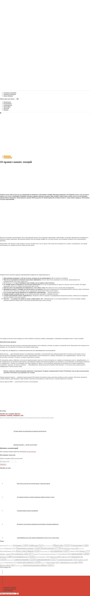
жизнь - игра (7, 554)
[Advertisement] (45, 180)
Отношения (29, 417)
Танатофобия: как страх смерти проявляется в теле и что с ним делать (38, 537)
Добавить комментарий (8, 166)
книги (37, 554)
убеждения (52, 562)
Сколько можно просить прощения (27, 510)
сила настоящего (29, 562)
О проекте (25, 567)
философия (7, 565)
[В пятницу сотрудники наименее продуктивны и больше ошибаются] (10, 524)
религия (10, 560)
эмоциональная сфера (47, 417)
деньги (74, 551)
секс (2, 562)
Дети (10, 545)
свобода (83, 560)
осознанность (21, 417)
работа (66, 557)
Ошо (2, 548)
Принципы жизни (28, 548)
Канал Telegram (8, 573)
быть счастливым (5, 417)
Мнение (6, 110)
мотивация (64, 554)
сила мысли (11, 562)
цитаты (19, 565)
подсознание (42, 557)
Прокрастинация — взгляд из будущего (25, 444)
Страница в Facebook (10, 570)
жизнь (84, 551)
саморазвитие (46, 559)
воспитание (45, 551)
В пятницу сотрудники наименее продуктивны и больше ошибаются (37, 524)
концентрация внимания (49, 554)
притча (55, 557)
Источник (3, 410)
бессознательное (8, 551)
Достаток (6, 108)
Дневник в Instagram (10, 572)
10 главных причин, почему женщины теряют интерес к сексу (35, 497)
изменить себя (24, 554)
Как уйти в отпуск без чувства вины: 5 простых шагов (33, 483)
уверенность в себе (71, 562)
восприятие (60, 551)
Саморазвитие (8, 105)
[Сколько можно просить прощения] (10, 510)
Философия (7, 106)
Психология (7, 102)
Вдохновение (8, 103)
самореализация (67, 559)
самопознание (25, 559)
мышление (80, 553)
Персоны (10, 548)
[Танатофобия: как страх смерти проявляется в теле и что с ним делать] (10, 537)
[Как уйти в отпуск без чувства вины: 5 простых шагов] (10, 483)
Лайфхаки (36, 545)
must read (4, 545)
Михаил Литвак (48, 545)
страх (43, 562)
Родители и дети (70, 548)
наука (6, 556)
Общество (14, 417)
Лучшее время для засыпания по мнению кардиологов (30, 431)
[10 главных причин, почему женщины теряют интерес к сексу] (10, 497)
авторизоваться (31, 451)
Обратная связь (16, 567)
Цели (81, 548)
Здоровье (20, 545)
